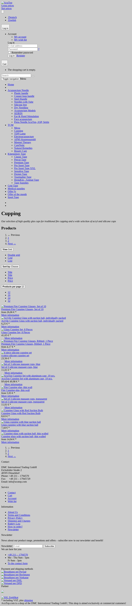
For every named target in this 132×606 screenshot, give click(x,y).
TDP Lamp (20, 133)
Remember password (22, 52)
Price (10, 278)
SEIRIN (18, 113)
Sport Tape (13, 197)
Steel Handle (20, 99)
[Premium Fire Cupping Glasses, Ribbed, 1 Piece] (27, 341)
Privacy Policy (15, 518)
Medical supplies (16, 188)
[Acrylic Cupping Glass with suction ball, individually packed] (33, 318)
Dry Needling (21, 107)
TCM (10, 125)
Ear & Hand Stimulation (26, 116)
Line (10, 260)
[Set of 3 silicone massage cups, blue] (20, 364)
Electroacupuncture (24, 136)
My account (20, 36)
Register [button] (21, 55)
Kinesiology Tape (17, 154)
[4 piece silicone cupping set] (16, 352)
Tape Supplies (21, 182)
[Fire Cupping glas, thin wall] (16, 387)
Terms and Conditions (19, 515)
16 (9, 295)
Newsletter (13, 529)
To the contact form (18, 563)
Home (11, 84)
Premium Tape (21, 162)
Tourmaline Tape (22, 177)
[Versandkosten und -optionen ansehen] (66, 577)
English (12, 20)
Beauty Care (20, 151)
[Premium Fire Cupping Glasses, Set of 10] (23, 306)
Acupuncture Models (25, 110)
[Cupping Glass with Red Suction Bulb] (22, 410)
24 (9, 298)
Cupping (18, 130)
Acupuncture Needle (18, 90)
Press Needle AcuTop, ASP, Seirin (31, 122)
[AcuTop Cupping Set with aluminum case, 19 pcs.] (28, 375)
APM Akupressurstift (25, 139)
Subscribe (49, 546)
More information (10, 315)
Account (12, 498)
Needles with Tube (23, 101)
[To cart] (2, 339)
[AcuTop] (6, 2)
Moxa (17, 127)
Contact (12, 492)
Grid (7, 249)
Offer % (12, 191)
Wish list (12, 501)
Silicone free (20, 104)
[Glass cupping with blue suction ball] (21, 422)
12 (13, 286)
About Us (13, 512)
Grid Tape (13, 185)
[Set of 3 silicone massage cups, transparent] (24, 398)
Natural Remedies (23, 148)
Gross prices (7, 5)
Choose (10, 266)
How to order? (15, 526)
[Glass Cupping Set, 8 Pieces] (17, 329)
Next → (12, 243)
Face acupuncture (23, 119)
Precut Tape (20, 159)
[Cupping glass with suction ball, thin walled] (24, 433)
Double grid (14, 255)
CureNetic (19, 145)
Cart (10, 495)
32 (9, 301)
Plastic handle (21, 93)
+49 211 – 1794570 (18, 554)
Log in (12, 56)
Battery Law (14, 523)
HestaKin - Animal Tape (26, 180)
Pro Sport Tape (21, 165)
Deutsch (12, 17)
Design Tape (20, 174)
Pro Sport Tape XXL (25, 168)
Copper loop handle (24, 96)
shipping (28, 600)
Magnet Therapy (22, 142)
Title (10, 272)
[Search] (33, 76)
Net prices (6, 8)
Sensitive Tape (21, 171)
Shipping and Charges (19, 520)
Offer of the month (17, 194)
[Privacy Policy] (9, 597)
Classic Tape (20, 156)
